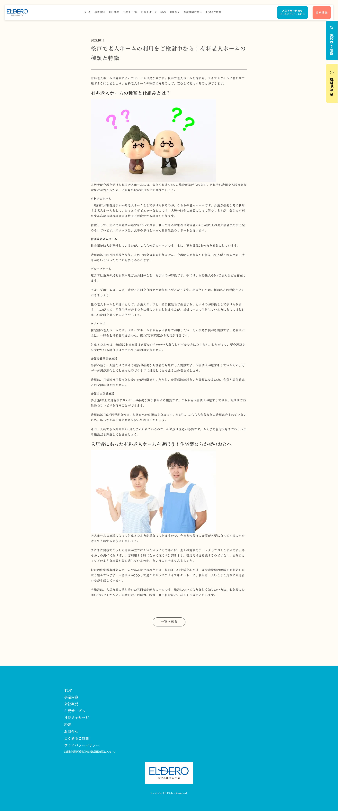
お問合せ (175, 12)
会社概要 (114, 12)
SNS (162, 12)
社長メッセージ (149, 12)
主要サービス (130, 12)
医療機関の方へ (192, 12)
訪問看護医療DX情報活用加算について (90, 752)
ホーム (87, 12)
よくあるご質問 (213, 12)
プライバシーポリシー (81, 745)
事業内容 (99, 12)
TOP (68, 690)
